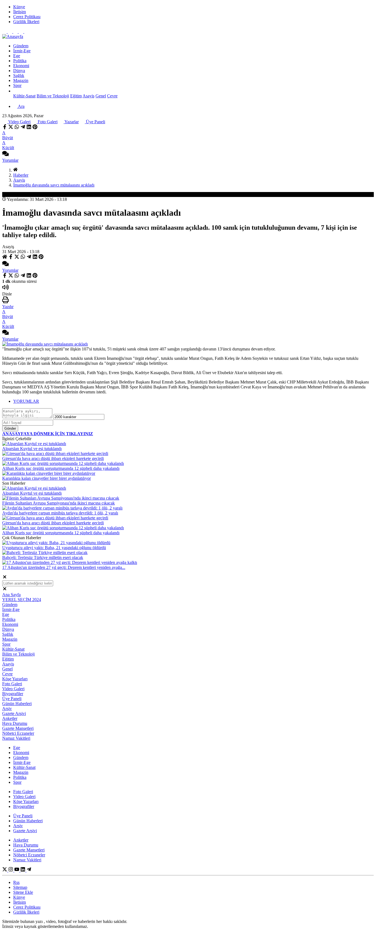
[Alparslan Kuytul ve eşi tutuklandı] (34, 443)
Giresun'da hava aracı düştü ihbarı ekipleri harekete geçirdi (53, 458)
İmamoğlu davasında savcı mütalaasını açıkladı (53, 185)
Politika (8, 619)
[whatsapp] (16, 127)
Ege (5, 614)
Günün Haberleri (17, 703)
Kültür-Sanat (24, 96)
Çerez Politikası (26, 907)
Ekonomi (10, 624)
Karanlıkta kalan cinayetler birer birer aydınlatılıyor (46, 478)
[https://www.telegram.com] (28, 870)
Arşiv (7, 708)
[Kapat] (4, 577)
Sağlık (7, 634)
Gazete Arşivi (14, 713)
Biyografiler (12, 693)
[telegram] (22, 127)
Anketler (9, 718)
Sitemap (20, 887)
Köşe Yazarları (15, 678)
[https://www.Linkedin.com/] (23, 870)
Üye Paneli (95, 121)
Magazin (9, 639)
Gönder (10, 428)
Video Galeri (19, 121)
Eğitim (76, 96)
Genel (101, 96)
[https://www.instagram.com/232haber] (11, 870)
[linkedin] (28, 127)
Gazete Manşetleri (18, 728)
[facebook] (5, 127)
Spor (17, 85)
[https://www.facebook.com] (17, 870)
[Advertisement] (167, 42)
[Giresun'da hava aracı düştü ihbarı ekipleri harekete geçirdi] (55, 453)
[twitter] (10, 127)
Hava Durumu (14, 723)
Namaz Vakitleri (16, 738)
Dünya (8, 629)
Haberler (20, 175)
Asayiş (88, 96)
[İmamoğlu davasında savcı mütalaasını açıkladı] (45, 344)
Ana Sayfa (11, 594)
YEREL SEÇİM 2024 (21, 599)
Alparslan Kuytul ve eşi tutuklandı (32, 448)
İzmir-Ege (11, 609)
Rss (16, 882)
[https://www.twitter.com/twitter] (5, 870)
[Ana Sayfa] (15, 170)
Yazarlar (71, 121)
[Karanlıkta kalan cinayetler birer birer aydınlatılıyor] (48, 473)
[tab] (193, 401)
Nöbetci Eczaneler (18, 733)
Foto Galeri (47, 121)
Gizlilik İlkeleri (26, 912)
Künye (19, 897)
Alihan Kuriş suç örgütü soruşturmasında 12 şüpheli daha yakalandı (60, 468)
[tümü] (15, 91)
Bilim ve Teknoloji (53, 96)
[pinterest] (34, 127)
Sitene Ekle (23, 892)
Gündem (9, 604)
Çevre (112, 96)
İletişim (19, 902)
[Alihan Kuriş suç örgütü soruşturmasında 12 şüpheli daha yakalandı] (63, 463)
